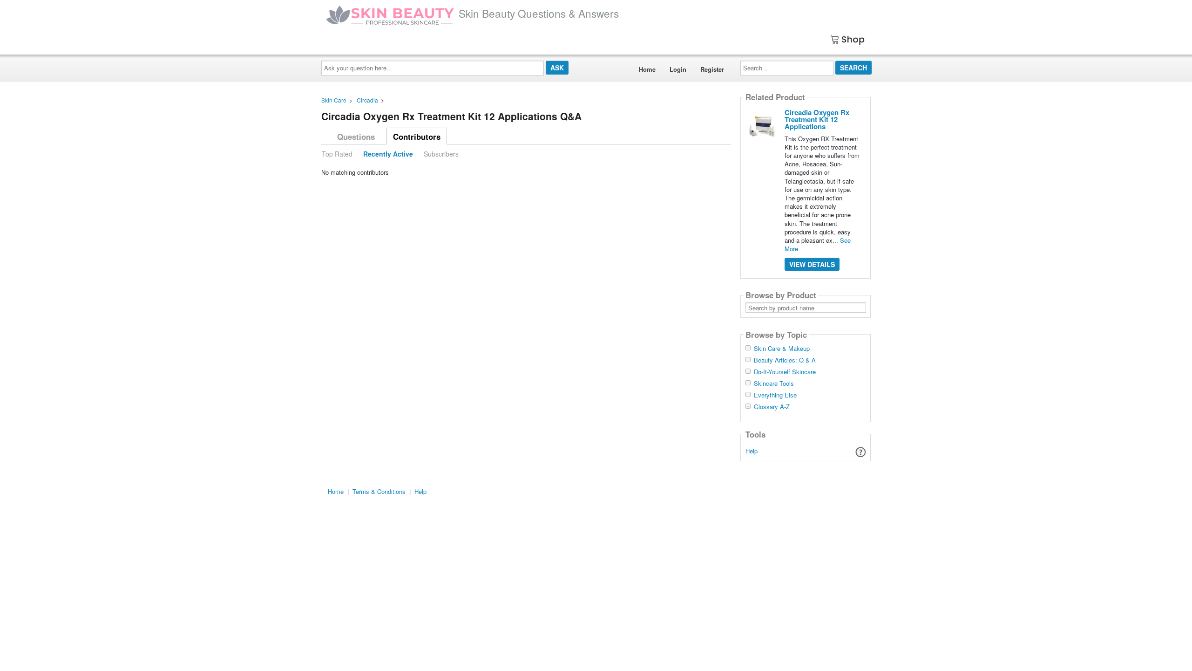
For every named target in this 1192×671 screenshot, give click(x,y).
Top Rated (337, 153)
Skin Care (333, 100)
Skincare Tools (774, 383)
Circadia (367, 100)
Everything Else (775, 395)
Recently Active (388, 153)
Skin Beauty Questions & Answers (539, 13)
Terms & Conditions (379, 491)
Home (647, 69)
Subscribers (441, 153)
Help (751, 450)
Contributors (416, 136)
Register (712, 69)
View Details (812, 264)
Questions (356, 136)
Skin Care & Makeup (782, 348)
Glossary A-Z (772, 407)
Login (678, 69)
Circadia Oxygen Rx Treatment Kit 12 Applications (817, 119)
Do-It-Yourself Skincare (785, 372)
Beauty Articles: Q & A (785, 360)
